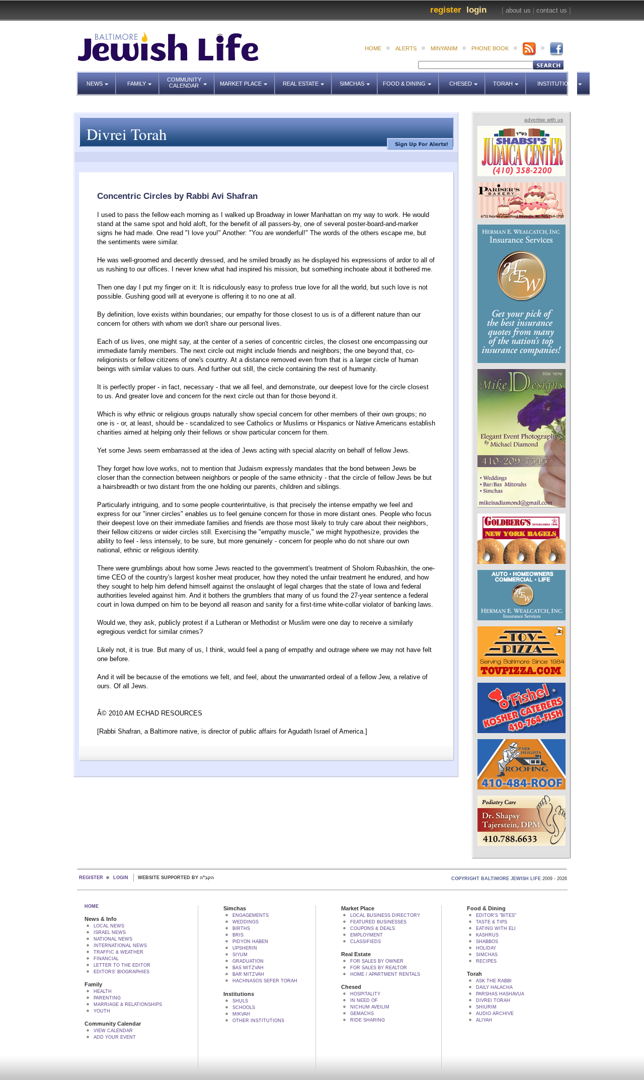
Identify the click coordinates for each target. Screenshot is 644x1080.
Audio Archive (495, 1013)
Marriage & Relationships (128, 1004)
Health (103, 991)
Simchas (359, 79)
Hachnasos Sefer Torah (264, 980)
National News (113, 939)
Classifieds (365, 941)
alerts (406, 48)
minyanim (444, 48)
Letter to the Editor (122, 965)
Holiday (486, 948)
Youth (102, 1011)
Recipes (486, 961)
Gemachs (362, 1013)
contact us (551, 10)
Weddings (245, 921)
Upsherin (244, 948)
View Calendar (113, 1030)
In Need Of (364, 1000)
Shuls (240, 1000)
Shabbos (487, 941)
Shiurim (486, 1007)
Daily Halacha (494, 987)
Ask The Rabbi (494, 980)
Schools (243, 1007)
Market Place (247, 79)
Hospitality (365, 993)
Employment (366, 935)
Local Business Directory (385, 915)
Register (445, 10)
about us (518, 10)
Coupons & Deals (372, 928)
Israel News (110, 932)
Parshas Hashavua (500, 993)
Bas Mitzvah (248, 967)
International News (120, 945)
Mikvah (241, 1014)
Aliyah (484, 1020)
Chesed (467, 79)
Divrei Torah (493, 1000)
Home (92, 906)
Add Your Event (115, 1037)
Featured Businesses (378, 921)
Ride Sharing (367, 1020)
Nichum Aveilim (369, 1007)
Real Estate (304, 79)
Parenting (107, 997)
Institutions (553, 79)
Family (143, 79)
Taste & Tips (491, 921)
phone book (490, 48)
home (373, 48)
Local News (109, 925)
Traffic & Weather (118, 952)
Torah (509, 79)
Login (476, 10)
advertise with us (543, 119)
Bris (238, 935)
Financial (106, 958)
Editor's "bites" (496, 915)
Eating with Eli (496, 928)
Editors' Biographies (121, 971)
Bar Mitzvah (248, 974)
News (101, 79)
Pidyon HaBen (250, 941)
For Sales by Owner (377, 961)
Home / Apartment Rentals (385, 974)
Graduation (248, 961)
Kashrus (487, 935)
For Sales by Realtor (378, 967)
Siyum (240, 954)
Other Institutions (258, 1020)
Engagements (250, 915)
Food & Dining (407, 79)
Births (241, 928)
